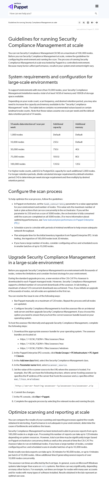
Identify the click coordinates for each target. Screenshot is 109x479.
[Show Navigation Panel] (97, 6)
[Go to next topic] (96, 22)
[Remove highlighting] (83, 22)
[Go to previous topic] (92, 22)
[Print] (88, 22)
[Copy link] (86, 45)
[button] (96, 13)
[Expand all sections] (79, 22)
